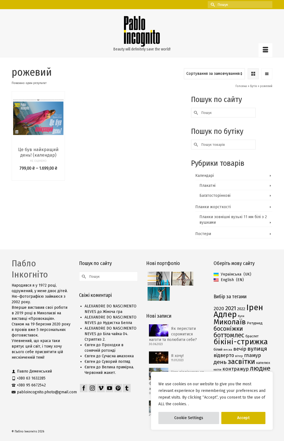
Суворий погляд (116, 361)
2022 (241, 308)
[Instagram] (92, 388)
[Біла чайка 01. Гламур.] (158, 294)
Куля (241, 316)
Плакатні (207, 185)
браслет (251, 336)
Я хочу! (177, 355)
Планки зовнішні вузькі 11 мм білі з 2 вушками (233, 220)
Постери (203, 233)
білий (218, 349)
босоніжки (228, 328)
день (220, 362)
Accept (243, 417)
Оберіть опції (38, 176)
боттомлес (229, 335)
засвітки (241, 361)
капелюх (263, 363)
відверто (224, 355)
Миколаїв (230, 321)
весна (228, 349)
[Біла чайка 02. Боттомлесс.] (181, 278)
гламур (252, 355)
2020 (219, 309)
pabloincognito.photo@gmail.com (47, 392)
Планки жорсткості (213, 207)
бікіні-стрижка (241, 341)
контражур (235, 369)
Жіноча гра (112, 311)
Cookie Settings (188, 417)
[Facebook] (84, 388)
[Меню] (265, 50)
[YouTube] (109, 388)
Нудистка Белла (117, 322)
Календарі (204, 175)
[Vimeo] (101, 388)
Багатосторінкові (214, 195)
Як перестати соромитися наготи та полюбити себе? (173, 334)
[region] (212, 401)
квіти (217, 369)
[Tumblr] (127, 388)
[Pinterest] (118, 388)
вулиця (257, 348)
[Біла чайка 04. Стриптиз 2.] (158, 278)
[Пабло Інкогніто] (141, 31)
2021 (230, 308)
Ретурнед (255, 323)
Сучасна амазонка (118, 356)
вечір (239, 349)
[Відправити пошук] (212, 4)
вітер (239, 356)
